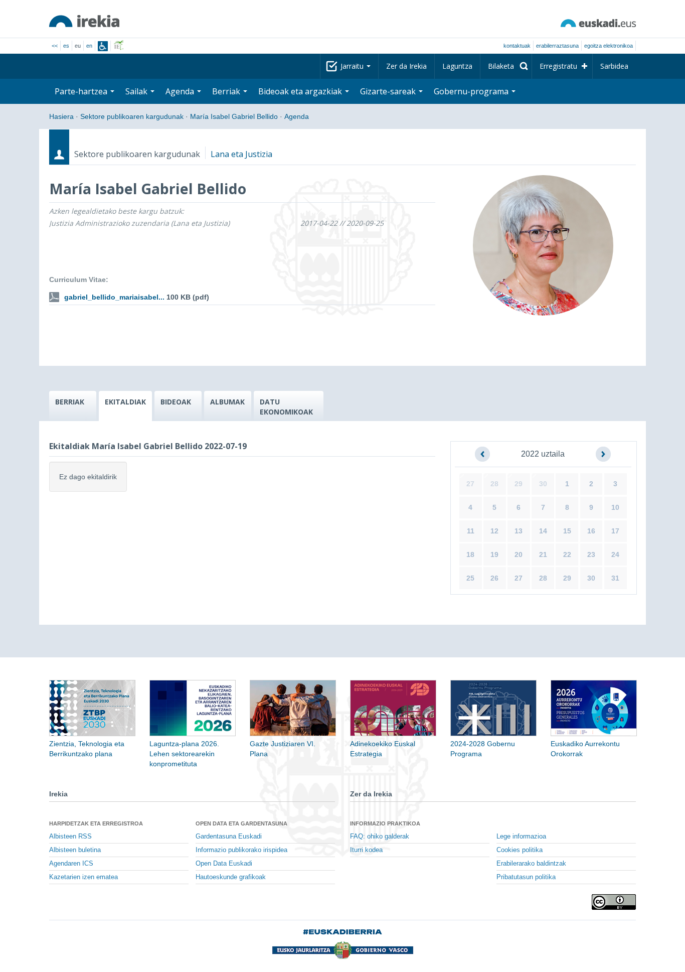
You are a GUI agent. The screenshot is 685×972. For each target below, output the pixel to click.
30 (543, 484)
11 (470, 531)
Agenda (296, 116)
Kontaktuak (517, 46)
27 (470, 484)
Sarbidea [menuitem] (614, 66)
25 (470, 578)
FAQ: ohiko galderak (379, 836)
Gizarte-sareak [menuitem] (389, 91)
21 (543, 554)
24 (615, 554)
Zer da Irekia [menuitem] (406, 66)
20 (519, 554)
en (89, 46)
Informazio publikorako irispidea (241, 850)
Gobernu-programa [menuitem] (472, 91)
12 (494, 531)
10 (615, 507)
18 (470, 554)
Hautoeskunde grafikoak (231, 877)
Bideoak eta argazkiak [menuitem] (301, 91)
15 (567, 531)
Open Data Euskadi (224, 863)
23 (591, 554)
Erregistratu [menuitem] (558, 66)
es (66, 46)
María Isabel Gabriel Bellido (234, 116)
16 (591, 531)
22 (567, 554)
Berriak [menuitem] (227, 91)
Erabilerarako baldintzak (531, 863)
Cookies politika (519, 850)
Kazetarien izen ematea (83, 877)
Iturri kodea (366, 850)
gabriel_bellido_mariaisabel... (114, 297)
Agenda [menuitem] (180, 91)
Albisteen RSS (70, 836)
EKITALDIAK (125, 401)
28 (494, 484)
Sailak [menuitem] (137, 91)
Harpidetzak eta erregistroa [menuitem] (96, 823)
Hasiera (61, 116)
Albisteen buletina (75, 850)
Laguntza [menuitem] (457, 66)
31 (615, 578)
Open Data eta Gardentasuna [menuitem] (241, 823)
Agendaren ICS (71, 863)
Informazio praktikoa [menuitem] (385, 823)
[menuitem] (506, 66)
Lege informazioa (521, 836)
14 (543, 531)
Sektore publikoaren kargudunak (132, 116)
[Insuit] (103, 46)
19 (494, 554)
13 (519, 531)
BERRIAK (69, 401)
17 (615, 531)
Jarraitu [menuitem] (353, 66)
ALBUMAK (227, 401)
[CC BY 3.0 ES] (614, 902)
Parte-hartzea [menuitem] (82, 91)
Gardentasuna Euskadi (229, 836)
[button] (482, 454)
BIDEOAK (175, 401)
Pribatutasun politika (526, 877)
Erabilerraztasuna (557, 46)
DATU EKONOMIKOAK (286, 406)
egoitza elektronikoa (608, 46)
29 (519, 484)
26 (494, 578)
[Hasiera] (84, 21)
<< (55, 46)
